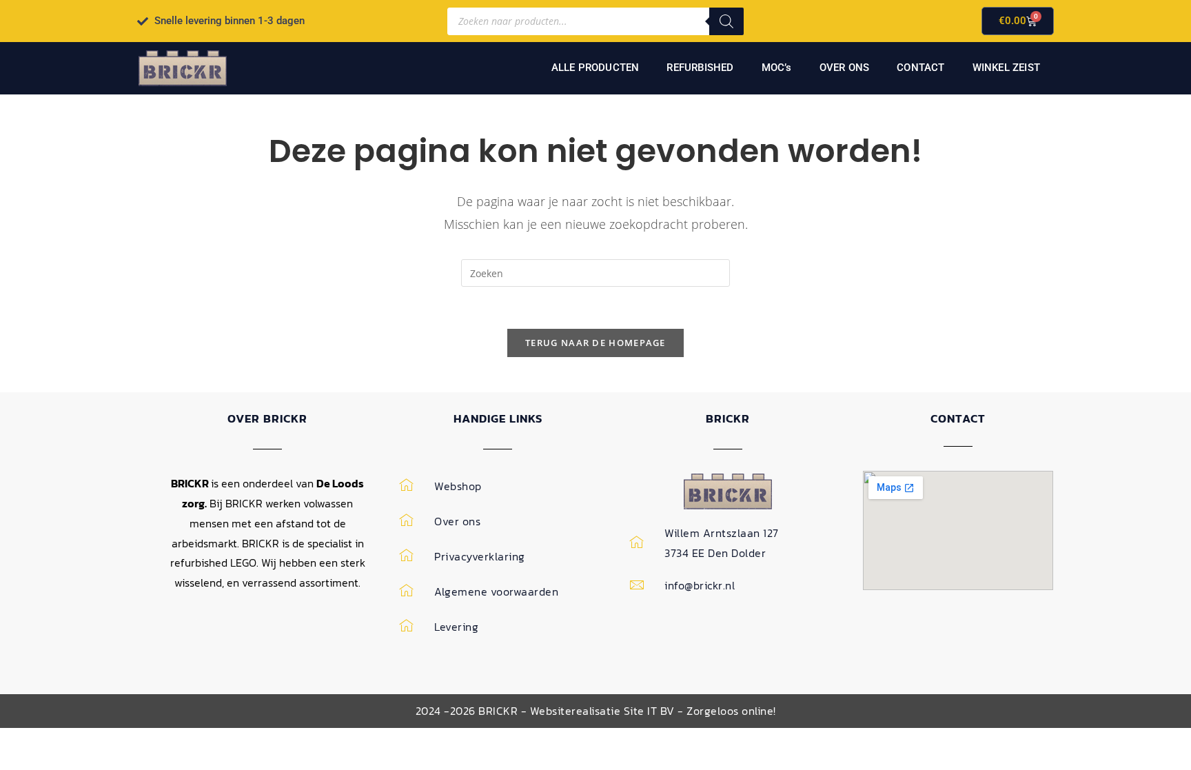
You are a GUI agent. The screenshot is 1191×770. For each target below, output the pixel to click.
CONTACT (920, 67)
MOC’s (777, 67)
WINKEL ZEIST (1006, 67)
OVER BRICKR (267, 418)
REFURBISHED (699, 67)
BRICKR (728, 418)
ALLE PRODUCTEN (595, 67)
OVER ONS (845, 67)
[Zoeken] (726, 21)
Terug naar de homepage (595, 342)
